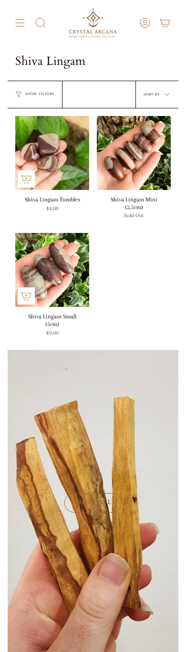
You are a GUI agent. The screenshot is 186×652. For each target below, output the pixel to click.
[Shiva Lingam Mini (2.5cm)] (134, 153)
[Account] (145, 23)
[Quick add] (26, 179)
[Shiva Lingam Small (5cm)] (52, 270)
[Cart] (165, 23)
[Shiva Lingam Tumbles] (52, 153)
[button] (40, 23)
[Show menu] (20, 23)
